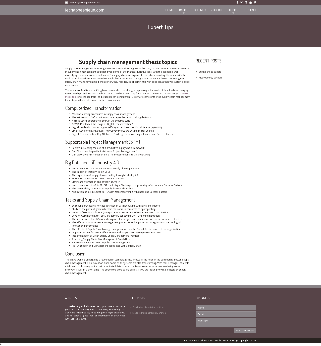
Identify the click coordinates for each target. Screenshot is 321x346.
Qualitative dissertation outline (148, 307)
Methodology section (210, 77)
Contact (250, 10)
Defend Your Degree (208, 10)
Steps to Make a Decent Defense (149, 312)
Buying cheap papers (210, 71)
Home (169, 10)
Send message (245, 330)
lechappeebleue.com (84, 10)
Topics (233, 10)
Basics (183, 10)
